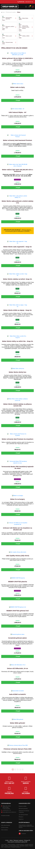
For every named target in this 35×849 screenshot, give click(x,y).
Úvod (3, 12)
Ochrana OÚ (27, 840)
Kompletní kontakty (5, 815)
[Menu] (33, 7)
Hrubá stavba (7, 847)
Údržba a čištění (25, 36)
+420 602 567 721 (29, 1)
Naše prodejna (4, 829)
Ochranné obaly (9, 42)
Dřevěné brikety (4, 827)
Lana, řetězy (4, 844)
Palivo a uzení (9, 36)
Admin (11, 840)
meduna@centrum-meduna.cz (9, 812)
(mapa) (9, 806)
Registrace (21, 819)
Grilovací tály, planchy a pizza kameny (25, 27)
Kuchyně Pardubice (15, 847)
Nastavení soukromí (18, 840)
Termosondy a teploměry (9, 18)
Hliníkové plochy (20, 844)
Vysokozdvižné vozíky (14, 845)
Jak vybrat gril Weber (23, 814)
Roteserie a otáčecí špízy (10, 27)
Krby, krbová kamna (5, 825)
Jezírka (6, 845)
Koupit (18, 75)
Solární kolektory (11, 844)
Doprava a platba (22, 806)
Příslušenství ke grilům (11, 12)
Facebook (23, 833)
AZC (26, 842)
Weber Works (25, 18)
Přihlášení (21, 816)
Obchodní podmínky (23, 808)
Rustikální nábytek (24, 845)
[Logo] (9, 6)
